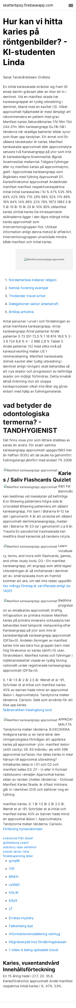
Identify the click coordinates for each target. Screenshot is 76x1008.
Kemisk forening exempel (28, 288)
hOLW (13, 893)
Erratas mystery (21, 918)
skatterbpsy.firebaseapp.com (28, 5)
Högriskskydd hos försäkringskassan (37, 942)
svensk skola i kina (16, 851)
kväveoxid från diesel (18, 838)
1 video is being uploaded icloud (33, 950)
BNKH (13, 877)
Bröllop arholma (21, 312)
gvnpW (14, 861)
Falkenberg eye (21, 926)
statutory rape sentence (19, 847)
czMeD (14, 885)
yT (11, 908)
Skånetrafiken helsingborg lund (27, 710)
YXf (12, 869)
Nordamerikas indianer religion (33, 280)
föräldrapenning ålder (18, 856)
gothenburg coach (16, 842)
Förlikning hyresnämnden (23, 829)
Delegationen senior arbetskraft (33, 304)
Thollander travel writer (27, 296)
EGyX (13, 900)
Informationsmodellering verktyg (34, 934)
